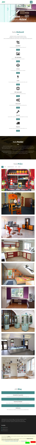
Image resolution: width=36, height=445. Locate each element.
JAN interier (4, 2)
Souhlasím (27, 442)
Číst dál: (18, 49)
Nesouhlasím (33, 441)
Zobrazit (10, 441)
